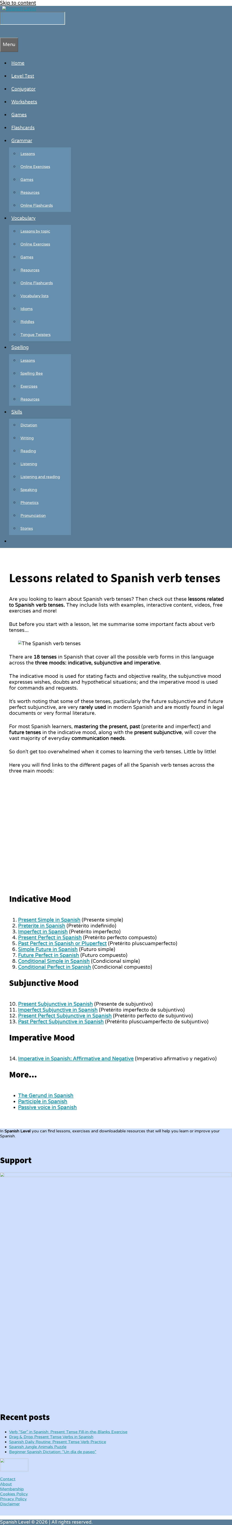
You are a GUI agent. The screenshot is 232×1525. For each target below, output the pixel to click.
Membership (12, 1488)
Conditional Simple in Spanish (54, 961)
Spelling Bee (31, 373)
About (6, 1483)
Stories (26, 528)
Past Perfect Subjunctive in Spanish (61, 1022)
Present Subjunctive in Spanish (55, 1004)
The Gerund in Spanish (45, 1096)
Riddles (27, 321)
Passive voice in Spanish (47, 1107)
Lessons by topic (35, 231)
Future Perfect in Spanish (48, 955)
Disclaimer (10, 1503)
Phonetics (29, 502)
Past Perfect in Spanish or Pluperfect (62, 943)
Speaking (28, 489)
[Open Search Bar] (2, 31)
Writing (27, 438)
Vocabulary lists (34, 296)
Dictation (28, 425)
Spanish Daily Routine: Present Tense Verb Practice (57, 1441)
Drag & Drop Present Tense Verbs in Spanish (51, 1436)
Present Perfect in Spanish (50, 938)
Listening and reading (40, 476)
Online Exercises (35, 166)
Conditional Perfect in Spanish (54, 967)
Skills (16, 412)
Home (17, 63)
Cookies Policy (14, 1493)
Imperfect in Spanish (43, 932)
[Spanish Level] (19, 9)
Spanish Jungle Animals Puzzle (37, 1446)
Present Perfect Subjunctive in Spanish (65, 1016)
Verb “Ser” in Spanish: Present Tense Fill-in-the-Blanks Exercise (68, 1431)
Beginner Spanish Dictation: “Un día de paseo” (52, 1451)
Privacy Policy (13, 1498)
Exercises (28, 386)
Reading (28, 451)
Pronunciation (33, 515)
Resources (29, 192)
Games (19, 115)
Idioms (26, 308)
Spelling (20, 347)
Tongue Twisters (35, 334)
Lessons (27, 153)
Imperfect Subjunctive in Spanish (58, 1010)
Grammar (21, 141)
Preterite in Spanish (41, 926)
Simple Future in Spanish (48, 949)
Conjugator (23, 89)
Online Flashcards (36, 205)
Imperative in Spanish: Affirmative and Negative (76, 1059)
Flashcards (23, 128)
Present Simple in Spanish (49, 920)
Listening (28, 464)
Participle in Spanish (42, 1101)
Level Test (22, 76)
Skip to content (18, 3)
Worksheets (24, 102)
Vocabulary (23, 218)
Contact (7, 1478)
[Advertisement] (117, 837)
